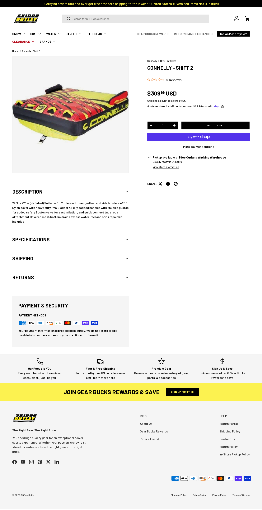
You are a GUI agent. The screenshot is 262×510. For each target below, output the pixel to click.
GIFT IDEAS (94, 34)
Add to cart (215, 125)
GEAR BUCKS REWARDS (153, 34)
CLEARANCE (21, 41)
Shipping (152, 100)
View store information (166, 166)
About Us (146, 423)
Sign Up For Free (182, 391)
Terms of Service (241, 495)
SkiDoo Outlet (28, 495)
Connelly (152, 60)
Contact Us (227, 439)
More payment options (198, 146)
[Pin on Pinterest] (176, 184)
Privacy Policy (219, 495)
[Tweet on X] (160, 184)
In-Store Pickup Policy (234, 454)
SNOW (16, 34)
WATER (51, 34)
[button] (247, 18)
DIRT (33, 34)
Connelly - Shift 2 (31, 51)
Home (15, 51)
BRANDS (45, 41)
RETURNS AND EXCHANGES (193, 34)
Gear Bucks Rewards (154, 431)
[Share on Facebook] (168, 184)
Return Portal (228, 423)
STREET (71, 34)
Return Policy (228, 446)
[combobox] (135, 19)
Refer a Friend (149, 439)
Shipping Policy (229, 431)
